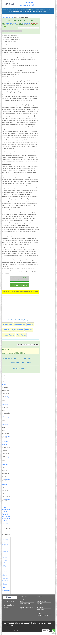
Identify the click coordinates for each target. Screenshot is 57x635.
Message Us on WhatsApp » (21, 285)
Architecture (4, 571)
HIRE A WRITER (35, 9)
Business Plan (9, 17)
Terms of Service (7, 630)
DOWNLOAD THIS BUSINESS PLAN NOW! (28, 344)
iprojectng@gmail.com (11, 604)
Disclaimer (22, 601)
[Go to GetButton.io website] (53, 633)
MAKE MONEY (16, 11)
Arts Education (4, 575)
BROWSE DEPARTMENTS (24, 9)
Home (4, 17)
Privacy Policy (15, 630)
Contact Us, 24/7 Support (42, 615)
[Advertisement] (29, 41)
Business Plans (19, 324)
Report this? (34, 23)
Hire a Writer (39, 603)
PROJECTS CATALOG (11, 9)
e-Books (30, 324)
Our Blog (22, 599)
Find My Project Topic (41, 601)
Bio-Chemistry (4, 584)
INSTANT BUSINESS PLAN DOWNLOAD (29, 28)
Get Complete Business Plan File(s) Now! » (19, 279)
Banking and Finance (4, 579)
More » (6, 396)
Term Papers (21, 335)
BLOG (41, 11)
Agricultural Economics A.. (4, 551)
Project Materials (17, 329)
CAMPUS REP (23, 11)
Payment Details (40, 609)
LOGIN (44, 11)
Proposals (28, 329)
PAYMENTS (42, 9)
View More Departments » (5, 590)
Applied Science (4, 566)
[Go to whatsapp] (53, 630)
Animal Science (4, 561)
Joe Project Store (11, 23)
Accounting (4, 540)
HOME (4, 9)
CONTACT (29, 11)
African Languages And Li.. (4, 544)
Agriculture (4, 558)
